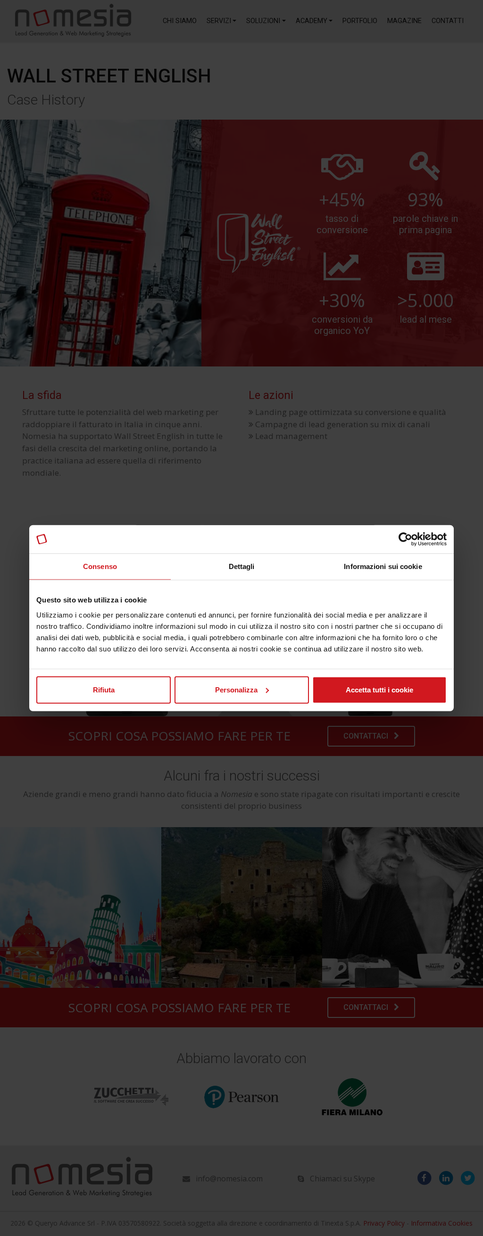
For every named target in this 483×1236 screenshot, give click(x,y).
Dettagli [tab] (242, 566)
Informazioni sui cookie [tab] (383, 566)
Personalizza (236, 689)
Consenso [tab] (100, 566)
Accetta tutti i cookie (379, 689)
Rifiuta (104, 689)
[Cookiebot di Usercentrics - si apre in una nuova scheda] (405, 539)
